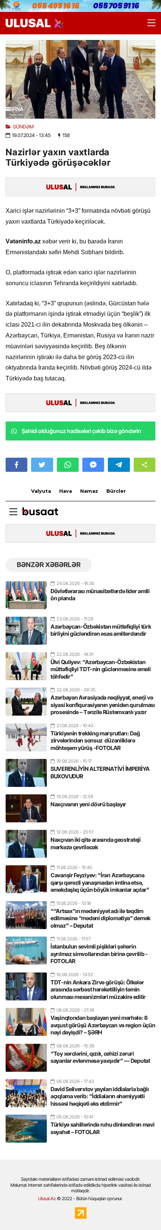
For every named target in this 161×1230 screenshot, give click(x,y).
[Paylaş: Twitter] (42, 465)
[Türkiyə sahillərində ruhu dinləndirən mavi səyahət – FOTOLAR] (26, 1125)
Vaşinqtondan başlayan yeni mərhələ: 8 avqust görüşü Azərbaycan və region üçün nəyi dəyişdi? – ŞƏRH (103, 1025)
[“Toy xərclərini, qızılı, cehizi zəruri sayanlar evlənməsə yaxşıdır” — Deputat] (26, 1054)
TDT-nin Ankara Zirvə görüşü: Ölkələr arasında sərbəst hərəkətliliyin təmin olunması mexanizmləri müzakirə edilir (98, 989)
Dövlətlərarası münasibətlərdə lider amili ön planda (100, 595)
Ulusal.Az (47, 1198)
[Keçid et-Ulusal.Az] (28, 23)
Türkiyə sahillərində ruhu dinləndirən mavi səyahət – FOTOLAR (102, 1128)
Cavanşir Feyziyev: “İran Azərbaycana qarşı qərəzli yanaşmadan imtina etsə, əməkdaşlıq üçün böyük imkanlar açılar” (100, 882)
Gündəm (23, 126)
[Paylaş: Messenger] (93, 465)
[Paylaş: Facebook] (16, 465)
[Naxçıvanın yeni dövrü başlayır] (26, 805)
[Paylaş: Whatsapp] (68, 465)
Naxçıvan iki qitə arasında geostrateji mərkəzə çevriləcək (96, 843)
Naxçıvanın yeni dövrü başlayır (88, 804)
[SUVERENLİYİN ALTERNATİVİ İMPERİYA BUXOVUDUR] (26, 770)
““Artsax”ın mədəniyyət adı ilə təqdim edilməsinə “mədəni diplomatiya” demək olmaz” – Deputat (101, 918)
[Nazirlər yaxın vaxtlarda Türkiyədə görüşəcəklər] (80, 79)
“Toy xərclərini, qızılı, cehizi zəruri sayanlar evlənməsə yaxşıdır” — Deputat (100, 1057)
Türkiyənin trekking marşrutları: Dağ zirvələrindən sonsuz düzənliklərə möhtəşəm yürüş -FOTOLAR (95, 740)
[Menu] (147, 23)
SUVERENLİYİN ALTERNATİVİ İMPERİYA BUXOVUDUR (100, 772)
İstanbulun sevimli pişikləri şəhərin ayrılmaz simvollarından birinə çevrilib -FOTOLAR (99, 954)
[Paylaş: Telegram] (119, 465)
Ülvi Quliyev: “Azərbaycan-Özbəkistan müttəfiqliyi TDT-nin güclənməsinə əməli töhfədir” (101, 669)
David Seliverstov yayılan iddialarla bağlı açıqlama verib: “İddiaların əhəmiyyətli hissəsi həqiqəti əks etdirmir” (100, 1096)
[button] (144, 465)
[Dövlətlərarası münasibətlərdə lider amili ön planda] (26, 592)
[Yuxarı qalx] (140, 1209)
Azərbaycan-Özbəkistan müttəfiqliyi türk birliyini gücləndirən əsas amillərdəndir (101, 630)
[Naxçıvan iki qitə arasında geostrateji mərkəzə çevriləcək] (26, 840)
